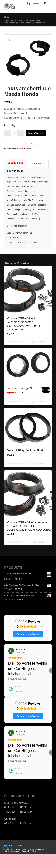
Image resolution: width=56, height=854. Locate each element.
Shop (7, 17)
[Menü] (34, 3)
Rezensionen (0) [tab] (37, 162)
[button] (4, 670)
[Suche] (27, 3)
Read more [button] (17, 679)
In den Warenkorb (35, 133)
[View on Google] (11, 651)
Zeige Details (39, 341)
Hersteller (28, 148)
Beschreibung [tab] (15, 162)
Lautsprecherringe (11, 148)
